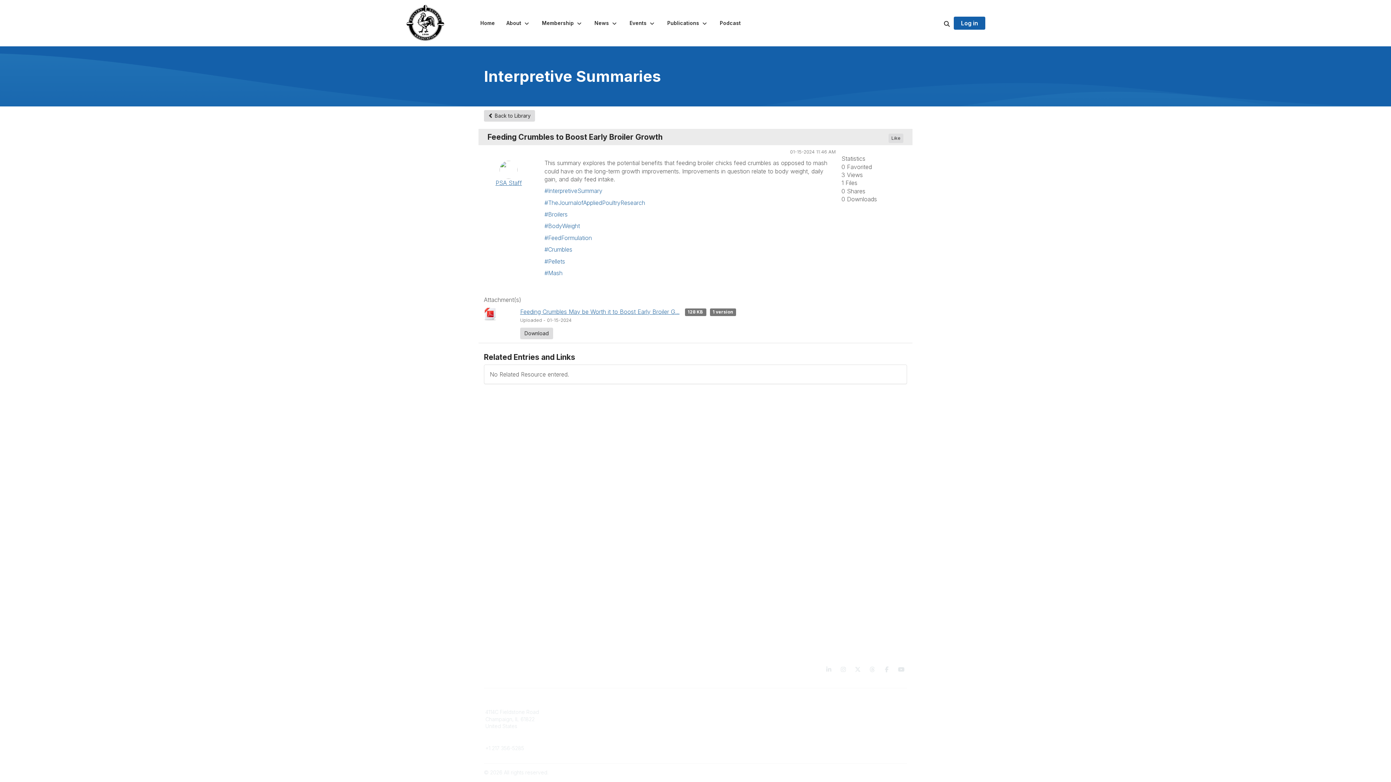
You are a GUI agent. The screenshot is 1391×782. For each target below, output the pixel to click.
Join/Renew (607, 712)
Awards (708, 726)
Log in (969, 23)
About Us (818, 712)
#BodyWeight (562, 226)
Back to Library (512, 116)
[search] (937, 23)
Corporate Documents (833, 719)
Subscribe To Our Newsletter (734, 733)
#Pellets (554, 261)
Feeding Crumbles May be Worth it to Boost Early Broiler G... (600, 311)
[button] (518, 23)
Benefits (602, 719)
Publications (714, 712)
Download (537, 333)
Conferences (715, 719)
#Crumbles (558, 249)
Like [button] (896, 138)
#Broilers (556, 214)
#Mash (553, 273)
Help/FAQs (712, 740)
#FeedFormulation (568, 237)
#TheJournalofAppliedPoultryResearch (594, 202)
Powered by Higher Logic (876, 772)
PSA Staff (509, 182)
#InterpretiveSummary (573, 190)
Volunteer (604, 737)
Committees (607, 726)
